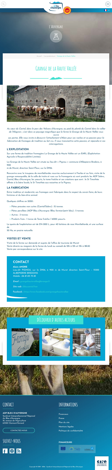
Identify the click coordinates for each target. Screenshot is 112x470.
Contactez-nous (19, 430)
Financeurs (63, 414)
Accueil (39, 56)
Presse (61, 418)
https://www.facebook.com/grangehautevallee (46, 292)
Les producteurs (49, 56)
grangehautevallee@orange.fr (35, 281)
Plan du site (64, 422)
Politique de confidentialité (71, 431)
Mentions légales (66, 427)
